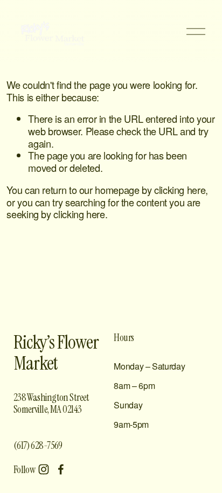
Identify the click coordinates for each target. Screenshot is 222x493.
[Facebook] (61, 469)
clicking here (179, 190)
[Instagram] (43, 469)
